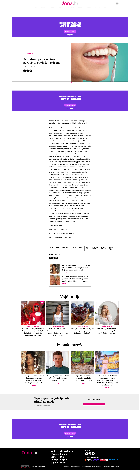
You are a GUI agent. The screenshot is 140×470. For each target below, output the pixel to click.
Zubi (51, 247)
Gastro (59, 8)
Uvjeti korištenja (96, 466)
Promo (63, 454)
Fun (105, 8)
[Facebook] (27, 72)
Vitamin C (73, 247)
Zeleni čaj (87, 247)
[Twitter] (30, 72)
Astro (43, 8)
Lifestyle (88, 8)
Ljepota (79, 8)
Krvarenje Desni (95, 247)
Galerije (51, 8)
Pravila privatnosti (75, 466)
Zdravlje (29, 53)
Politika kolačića (86, 466)
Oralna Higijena (103, 247)
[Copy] (24, 72)
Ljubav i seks (70, 8)
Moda (36, 8)
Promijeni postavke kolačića (111, 466)
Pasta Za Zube (111, 248)
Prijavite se (94, 404)
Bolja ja (97, 8)
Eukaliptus (65, 247)
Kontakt (66, 466)
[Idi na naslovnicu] (70, 5)
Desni (80, 247)
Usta (57, 247)
